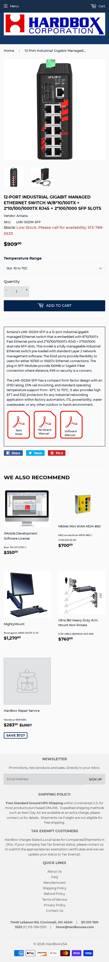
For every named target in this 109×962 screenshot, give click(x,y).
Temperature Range (23, 258)
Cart (101, 6)
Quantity (12, 281)
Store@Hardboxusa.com (75, 927)
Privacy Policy (54, 905)
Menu (14, 6)
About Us (54, 871)
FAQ (54, 877)
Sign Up (95, 779)
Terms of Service (54, 899)
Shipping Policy (54, 888)
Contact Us (54, 911)
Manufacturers (54, 882)
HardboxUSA (56, 944)
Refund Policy (54, 894)
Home (9, 50)
